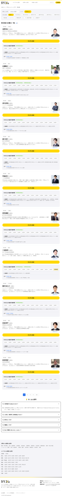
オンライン (12, 17)
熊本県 (16, 471)
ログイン (52, 2)
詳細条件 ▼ (38, 17)
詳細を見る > (55, 37)
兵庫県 (16, 464)
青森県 (6, 455)
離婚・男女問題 (4, 445)
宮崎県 (23, 471)
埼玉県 (16, 458)
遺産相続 (23, 445)
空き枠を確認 (31, 41)
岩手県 (9, 455)
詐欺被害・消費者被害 (40, 445)
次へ (37, 394)
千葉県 (19, 458)
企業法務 (26, 447)
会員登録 (58, 2)
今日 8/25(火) (18, 14)
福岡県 (6, 471)
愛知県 (12, 462)
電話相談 (5, 17)
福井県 (20, 460)
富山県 (13, 460)
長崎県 (12, 471)
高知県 (16, 469)
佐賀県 (9, 471)
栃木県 (9, 458)
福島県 (23, 455)
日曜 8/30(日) (57, 14)
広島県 (16, 466)
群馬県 (12, 458)
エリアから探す (16, 2)
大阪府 (12, 464)
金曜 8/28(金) (41, 14)
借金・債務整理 (12, 445)
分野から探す (25, 2)
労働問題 (28, 445)
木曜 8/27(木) (33, 14)
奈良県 (19, 464)
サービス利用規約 (10, 492)
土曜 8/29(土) (49, 14)
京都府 (9, 464)
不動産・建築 (21, 447)
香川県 (9, 469)
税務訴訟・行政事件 (34, 447)
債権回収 (32, 445)
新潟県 (9, 460)
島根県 (9, 466)
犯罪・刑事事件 (14, 447)
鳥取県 (6, 466)
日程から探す (34, 2)
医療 (40, 447)
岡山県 (12, 466)
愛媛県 (12, 469)
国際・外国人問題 (49, 445)
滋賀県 (6, 464)
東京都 (23, 458)
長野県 (27, 460)
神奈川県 (27, 458)
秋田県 (16, 455)
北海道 (6, 453)
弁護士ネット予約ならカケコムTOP (8, 7)
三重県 (16, 462)
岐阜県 (6, 462)
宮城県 (12, 455)
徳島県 (6, 469)
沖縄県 (6, 473)
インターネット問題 (5, 447)
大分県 (19, 471)
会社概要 (3, 492)
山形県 (19, 455)
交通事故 (18, 445)
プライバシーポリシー (20, 492)
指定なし (11, 14)
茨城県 (6, 458)
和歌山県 (24, 464)
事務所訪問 (18, 17)
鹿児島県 (27, 471)
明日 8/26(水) (25, 14)
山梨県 (23, 460)
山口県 (19, 466)
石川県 (16, 460)
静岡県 (9, 462)
